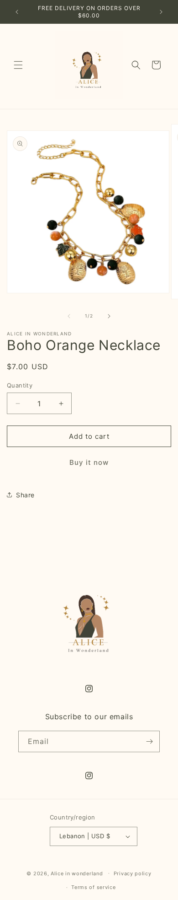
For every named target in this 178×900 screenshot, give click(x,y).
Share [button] (25, 495)
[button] (18, 65)
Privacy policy (133, 873)
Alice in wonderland (77, 873)
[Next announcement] (161, 12)
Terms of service (93, 887)
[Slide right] (109, 316)
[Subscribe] (149, 741)
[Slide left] (69, 316)
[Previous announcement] (17, 12)
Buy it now (89, 462)
